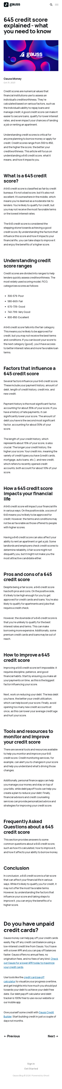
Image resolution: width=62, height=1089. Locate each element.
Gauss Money (12, 79)
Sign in (31, 1063)
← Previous (12, 1036)
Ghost (46, 1075)
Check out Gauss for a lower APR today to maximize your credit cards (31, 963)
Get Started (31, 1068)
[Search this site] (51, 4)
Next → (53, 1036)
